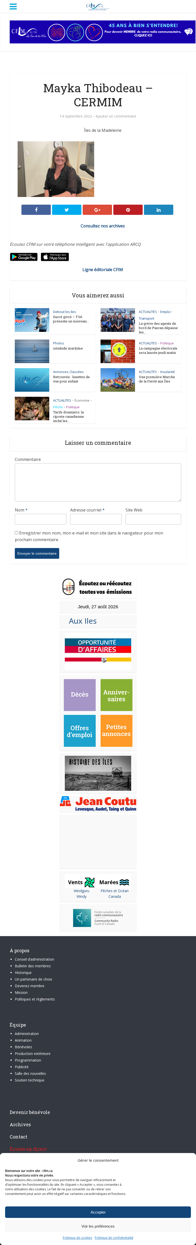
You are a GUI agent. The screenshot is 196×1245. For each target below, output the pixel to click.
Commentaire (28, 459)
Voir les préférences (98, 1226)
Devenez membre (29, 985)
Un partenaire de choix (33, 979)
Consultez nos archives (103, 226)
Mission (21, 992)
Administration (27, 1033)
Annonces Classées (68, 371)
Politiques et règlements (35, 999)
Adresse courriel (87, 510)
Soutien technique (29, 1080)
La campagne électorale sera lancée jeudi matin (158, 350)
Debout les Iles (64, 311)
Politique (167, 343)
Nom (21, 510)
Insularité (167, 371)
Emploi (165, 311)
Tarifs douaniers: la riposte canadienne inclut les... (68, 416)
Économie (82, 400)
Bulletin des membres (33, 965)
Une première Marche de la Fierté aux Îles (157, 379)
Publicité (22, 1066)
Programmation (28, 1060)
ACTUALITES (148, 311)
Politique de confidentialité (114, 1238)
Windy (82, 896)
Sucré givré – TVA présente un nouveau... (71, 319)
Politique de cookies (77, 1238)
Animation (23, 1040)
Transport (146, 318)
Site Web (134, 510)
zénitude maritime (68, 348)
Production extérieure (33, 1053)
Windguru (81, 890)
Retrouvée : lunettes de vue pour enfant (71, 379)
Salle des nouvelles (30, 1073)
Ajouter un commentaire (116, 116)
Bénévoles (23, 1046)
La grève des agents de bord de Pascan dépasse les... (158, 327)
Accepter (98, 1212)
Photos (58, 343)
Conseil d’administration (34, 959)
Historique (23, 972)
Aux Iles (81, 620)
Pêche (58, 407)
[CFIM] (98, 6)
